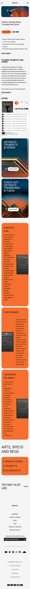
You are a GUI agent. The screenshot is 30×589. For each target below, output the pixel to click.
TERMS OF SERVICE (15, 527)
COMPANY (15, 514)
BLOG (15, 520)
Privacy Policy (15, 569)
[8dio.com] (15, 3)
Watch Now (13, 169)
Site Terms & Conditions (15, 565)
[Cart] (27, 3)
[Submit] (24, 539)
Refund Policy (15, 573)
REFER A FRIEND (15, 517)
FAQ (15, 523)
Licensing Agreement (15, 577)
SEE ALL (26, 486)
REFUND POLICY (15, 530)
